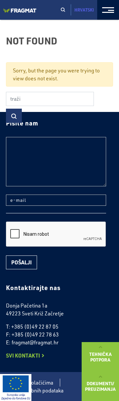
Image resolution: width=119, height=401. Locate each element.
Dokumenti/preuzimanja (100, 386)
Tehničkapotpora (100, 356)
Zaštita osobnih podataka (34, 390)
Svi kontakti (23, 355)
